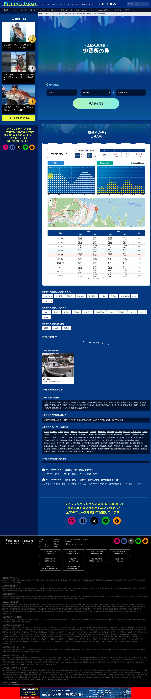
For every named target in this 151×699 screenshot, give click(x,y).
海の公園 (65, 675)
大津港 (76, 670)
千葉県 (104, 402)
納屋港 (93, 449)
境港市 (72, 590)
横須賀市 (5, 588)
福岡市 (113, 588)
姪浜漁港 (71, 598)
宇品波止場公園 (136, 677)
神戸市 (91, 657)
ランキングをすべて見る (19, 118)
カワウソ (47, 301)
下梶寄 (74, 452)
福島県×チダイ (115, 627)
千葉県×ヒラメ (46, 630)
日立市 (39, 588)
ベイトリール (117, 10)
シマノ (135, 10)
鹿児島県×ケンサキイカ (100, 641)
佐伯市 (107, 420)
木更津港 (41, 677)
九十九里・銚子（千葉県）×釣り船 (65, 606)
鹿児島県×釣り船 (72, 611)
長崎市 (25, 657)
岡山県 (91, 405)
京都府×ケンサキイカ (35, 634)
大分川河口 (54, 435)
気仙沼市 (91, 662)
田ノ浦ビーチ (99, 440)
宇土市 (13, 664)
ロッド (93, 10)
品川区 (4, 590)
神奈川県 (97, 402)
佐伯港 (46, 432)
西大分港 (74, 432)
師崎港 (36, 675)
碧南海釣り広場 (101, 672)
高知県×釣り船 (43, 611)
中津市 (141, 312)
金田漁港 (136, 596)
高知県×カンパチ (74, 639)
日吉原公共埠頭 (49, 443)
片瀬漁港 (32, 679)
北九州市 (98, 588)
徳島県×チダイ (6, 639)
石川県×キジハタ (44, 632)
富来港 (82, 446)
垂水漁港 (119, 675)
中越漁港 (126, 440)
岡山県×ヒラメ (59, 636)
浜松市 (9, 657)
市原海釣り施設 (39, 679)
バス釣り (41, 10)
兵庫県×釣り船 (44, 609)
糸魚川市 (137, 662)
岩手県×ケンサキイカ (18, 627)
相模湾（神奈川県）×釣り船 (102, 604)
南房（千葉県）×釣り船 (48, 606)
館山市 (74, 588)
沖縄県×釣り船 (90, 609)
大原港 (9, 596)
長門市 (146, 660)
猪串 (77, 446)
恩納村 (32, 662)
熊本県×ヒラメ (68, 641)
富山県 (123, 402)
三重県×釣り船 (118, 609)
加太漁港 (71, 670)
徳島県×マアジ (136, 636)
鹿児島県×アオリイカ (113, 641)
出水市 (47, 664)
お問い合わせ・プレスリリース (75, 544)
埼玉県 (33, 580)
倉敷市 (33, 664)
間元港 (59, 443)
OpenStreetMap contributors (136, 226)
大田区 (26, 590)
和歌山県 (72, 405)
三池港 (4, 672)
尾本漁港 (92, 437)
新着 (47, 4)
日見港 (113, 296)
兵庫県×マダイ (97, 634)
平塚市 (62, 590)
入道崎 (103, 296)
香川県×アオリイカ (26, 639)
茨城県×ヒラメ (142, 627)
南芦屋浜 (24, 672)
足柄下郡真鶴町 (81, 588)
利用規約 (68, 541)
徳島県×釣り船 (61, 611)
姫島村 (46, 317)
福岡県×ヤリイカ (116, 639)
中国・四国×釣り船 (44, 604)
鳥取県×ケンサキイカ (8, 636)
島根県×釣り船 (118, 611)
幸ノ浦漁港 (54, 440)
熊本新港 (117, 677)
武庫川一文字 (62, 677)
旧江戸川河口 (126, 670)
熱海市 (144, 588)
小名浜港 (57, 670)
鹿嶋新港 (67, 596)
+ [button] (50, 200)
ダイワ (127, 10)
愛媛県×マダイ (46, 639)
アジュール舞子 (83, 670)
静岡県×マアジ (115, 632)
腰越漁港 (61, 596)
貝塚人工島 (64, 670)
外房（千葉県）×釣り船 (118, 604)
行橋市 (62, 662)
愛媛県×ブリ (54, 639)
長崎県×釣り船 (81, 611)
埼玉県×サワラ (6, 630)
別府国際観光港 (107, 435)
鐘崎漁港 (14, 596)
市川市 (96, 662)
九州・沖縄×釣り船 (56, 604)
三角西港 (78, 677)
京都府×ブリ (45, 634)
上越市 (42, 664)
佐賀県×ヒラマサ (7, 641)
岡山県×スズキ (41, 636)
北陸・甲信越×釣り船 (32, 604)
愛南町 (128, 660)
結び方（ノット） (67, 10)
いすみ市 (24, 588)
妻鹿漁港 (107, 677)
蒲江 (140, 437)
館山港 (113, 677)
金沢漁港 (31, 596)
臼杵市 (46, 312)
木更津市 (60, 657)
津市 (32, 660)
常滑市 (4, 660)
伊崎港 (90, 440)
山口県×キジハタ (97, 636)
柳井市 (4, 664)
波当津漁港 (118, 440)
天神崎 (61, 675)
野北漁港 (54, 672)
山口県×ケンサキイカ (117, 636)
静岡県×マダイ (97, 632)
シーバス (14, 10)
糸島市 (104, 588)
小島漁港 (95, 677)
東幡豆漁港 (144, 675)
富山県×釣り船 (90, 611)
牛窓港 (104, 675)
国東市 (56, 312)
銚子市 (67, 590)
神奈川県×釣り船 (113, 606)
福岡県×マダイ (106, 639)
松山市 (13, 660)
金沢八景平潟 (144, 596)
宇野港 (53, 670)
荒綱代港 (47, 452)
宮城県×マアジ (46, 627)
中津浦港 (109, 440)
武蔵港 (46, 435)
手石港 (82, 596)
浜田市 (98, 660)
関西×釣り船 (14, 604)
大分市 (66, 312)
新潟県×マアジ (142, 630)
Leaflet (125, 226)
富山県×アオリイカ (8, 632)
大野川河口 (102, 432)
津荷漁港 (80, 296)
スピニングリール (104, 10)
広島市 (135, 588)
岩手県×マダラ (6, 627)
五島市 (108, 660)
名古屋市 (106, 657)
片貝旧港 (12, 598)
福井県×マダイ (76, 632)
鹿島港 (27, 670)
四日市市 (140, 657)
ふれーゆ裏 (131, 672)
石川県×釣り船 (6, 613)
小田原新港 (44, 596)
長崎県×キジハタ (36, 641)
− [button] (50, 203)
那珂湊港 (35, 598)
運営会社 (56, 546)
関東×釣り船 (6, 604)
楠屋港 (106, 449)
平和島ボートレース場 (38, 672)
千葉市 (137, 660)
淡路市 (70, 657)
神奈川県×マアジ (95, 630)
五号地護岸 (86, 449)
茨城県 (110, 402)
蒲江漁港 (53, 432)
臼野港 (84, 443)
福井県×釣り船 (35, 609)
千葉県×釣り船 (122, 606)
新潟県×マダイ (124, 630)
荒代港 (60, 452)
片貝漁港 (48, 672)
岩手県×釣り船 (100, 611)
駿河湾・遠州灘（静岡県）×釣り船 (12, 606)
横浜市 (15, 588)
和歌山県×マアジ (127, 634)
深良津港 (67, 449)
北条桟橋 (47, 296)
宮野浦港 (71, 446)
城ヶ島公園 (84, 677)
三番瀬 (23, 670)
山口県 (98, 405)
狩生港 (80, 452)
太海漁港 (53, 598)
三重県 (52, 405)
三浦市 (19, 588)
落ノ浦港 (134, 437)
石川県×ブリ (35, 632)
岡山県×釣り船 (25, 611)
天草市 (47, 660)
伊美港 (85, 437)
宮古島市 (51, 660)
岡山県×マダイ (50, 636)
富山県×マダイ (26, 632)
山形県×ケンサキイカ (86, 627)
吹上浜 (90, 677)
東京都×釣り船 (16, 609)
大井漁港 (59, 598)
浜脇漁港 (67, 452)
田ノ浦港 (144, 446)
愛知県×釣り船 (54, 609)
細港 (61, 440)
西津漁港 (81, 598)
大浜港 (73, 443)
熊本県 (56, 328)
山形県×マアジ (75, 627)
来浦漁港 (124, 443)
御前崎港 (20, 675)
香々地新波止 (127, 446)
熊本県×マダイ (59, 641)
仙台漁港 (8, 677)
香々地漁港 (101, 437)
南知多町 (83, 660)
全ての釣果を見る (96, 343)
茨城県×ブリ (133, 627)
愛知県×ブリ (124, 632)
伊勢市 (67, 660)
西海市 (76, 662)
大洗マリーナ (77, 672)
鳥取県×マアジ (20, 636)
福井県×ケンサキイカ (65, 632)
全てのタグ (75, 4)
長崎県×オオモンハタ (48, 641)
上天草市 (112, 660)
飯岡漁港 (50, 596)
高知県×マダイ (97, 639)
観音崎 (122, 437)
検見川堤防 (72, 675)
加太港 (78, 596)
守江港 (116, 435)
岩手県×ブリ (28, 627)
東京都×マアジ (64, 630)
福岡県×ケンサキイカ (128, 639)
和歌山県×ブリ (136, 634)
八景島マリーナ (122, 672)
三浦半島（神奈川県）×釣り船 (85, 604)
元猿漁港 (123, 435)
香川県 (123, 405)
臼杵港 (66, 432)
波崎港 (76, 598)
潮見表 (91, 4)
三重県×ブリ (6, 634)
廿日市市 (110, 662)
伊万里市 (72, 660)
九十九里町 (76, 657)
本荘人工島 (54, 679)
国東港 (144, 432)
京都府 (79, 405)
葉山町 (80, 662)
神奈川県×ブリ (115, 630)
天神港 (100, 449)
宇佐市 (131, 312)
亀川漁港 (110, 432)
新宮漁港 (47, 677)
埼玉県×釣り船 (16, 611)
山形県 (77, 402)
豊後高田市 (100, 312)
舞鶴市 (57, 662)
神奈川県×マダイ (106, 630)
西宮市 (37, 664)
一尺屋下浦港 (136, 432)
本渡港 (134, 675)
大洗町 (103, 660)
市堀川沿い (18, 598)
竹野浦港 (121, 449)
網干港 (21, 679)
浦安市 (63, 660)
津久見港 (126, 432)
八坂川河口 (76, 449)
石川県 (129, 402)
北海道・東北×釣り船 (69, 604)
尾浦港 (76, 440)
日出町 (121, 312)
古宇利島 (60, 679)
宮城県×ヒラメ (37, 627)
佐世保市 (41, 660)
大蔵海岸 (70, 672)
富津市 (65, 588)
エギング (23, 10)
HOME (43, 4)
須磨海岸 (114, 670)
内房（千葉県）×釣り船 (83, 606)
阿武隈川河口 (54, 675)
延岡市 (115, 657)
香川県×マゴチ (37, 639)
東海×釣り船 (21, 604)
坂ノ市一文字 (83, 432)
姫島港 (139, 443)
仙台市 (36, 662)
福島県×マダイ (97, 627)
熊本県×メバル (77, 641)
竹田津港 (69, 437)
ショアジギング (53, 10)
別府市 (76, 312)
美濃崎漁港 (68, 440)
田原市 (13, 662)
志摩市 (119, 657)
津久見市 (87, 312)
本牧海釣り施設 (15, 670)
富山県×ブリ (18, 632)
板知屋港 (132, 443)
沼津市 (70, 588)
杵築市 (111, 312)
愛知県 (142, 402)
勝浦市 (43, 588)
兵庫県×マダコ (106, 634)
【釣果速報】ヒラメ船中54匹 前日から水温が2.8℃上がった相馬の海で (18, 77)
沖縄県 (85, 408)
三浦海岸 (18, 672)
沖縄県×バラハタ (7, 643)
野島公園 (99, 670)
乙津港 (46, 440)
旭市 (126, 588)
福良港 (54, 449)
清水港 (120, 670)
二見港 (29, 672)
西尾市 (27, 662)
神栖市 (30, 590)
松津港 (60, 449)
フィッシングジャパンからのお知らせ (77, 539)
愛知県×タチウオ (142, 632)
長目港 (90, 443)
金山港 (97, 435)
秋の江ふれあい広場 (51, 446)
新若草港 (83, 440)
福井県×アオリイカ (86, 632)
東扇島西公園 (11, 672)
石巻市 (82, 657)
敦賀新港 (87, 675)
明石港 (97, 596)
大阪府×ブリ (80, 634)
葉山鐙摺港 (42, 598)
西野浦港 (136, 449)
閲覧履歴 (84, 4)
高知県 (117, 405)
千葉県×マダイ (37, 630)
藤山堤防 (92, 296)
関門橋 (26, 675)
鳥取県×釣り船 (127, 609)
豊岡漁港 (131, 435)
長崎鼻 (111, 443)
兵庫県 (65, 405)
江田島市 (129, 657)
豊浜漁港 (47, 670)
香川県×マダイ (16, 639)
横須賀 (93, 675)
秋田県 (65, 402)
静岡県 (46, 405)
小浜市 (108, 588)
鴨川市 (34, 588)
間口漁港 (20, 596)
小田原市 (48, 588)
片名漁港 (65, 598)
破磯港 (109, 446)
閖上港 (105, 670)
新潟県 (117, 402)
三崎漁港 (101, 677)
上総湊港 (72, 596)
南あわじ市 (52, 664)
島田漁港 (96, 446)
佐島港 (93, 596)
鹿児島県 (78, 408)
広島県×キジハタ (78, 636)
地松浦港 (139, 435)
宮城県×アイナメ (56, 627)
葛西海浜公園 (92, 670)
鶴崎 (80, 437)
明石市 (93, 588)
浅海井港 (143, 449)
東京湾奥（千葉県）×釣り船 (99, 606)
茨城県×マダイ (124, 627)
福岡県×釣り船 (141, 606)
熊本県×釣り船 (52, 611)
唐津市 (23, 660)
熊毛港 (75, 435)
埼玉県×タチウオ (17, 630)
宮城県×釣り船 (109, 609)
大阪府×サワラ (72, 634)
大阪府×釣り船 (81, 609)
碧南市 (71, 662)
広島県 (85, 405)
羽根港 (46, 437)
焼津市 (142, 660)
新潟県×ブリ (133, 630)
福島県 (84, 402)
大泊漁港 (136, 446)
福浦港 (121, 596)
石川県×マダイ (54, 632)
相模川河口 (60, 672)
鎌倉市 (130, 588)
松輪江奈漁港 (114, 596)
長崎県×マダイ (26, 641)
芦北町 (118, 660)
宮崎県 (66, 328)
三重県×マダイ (14, 634)
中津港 (60, 432)
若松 (65, 672)
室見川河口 (98, 675)
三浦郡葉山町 (51, 590)
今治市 (78, 660)
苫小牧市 (122, 662)
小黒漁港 (104, 443)
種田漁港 (113, 449)
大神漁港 (61, 437)
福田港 (109, 670)
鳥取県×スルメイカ (30, 636)
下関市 (49, 657)
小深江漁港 (89, 452)
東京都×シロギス (85, 630)
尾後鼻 (69, 296)
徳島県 (129, 405)
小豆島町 (135, 657)
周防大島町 (19, 657)
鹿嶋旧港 (26, 596)
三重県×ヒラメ (23, 634)
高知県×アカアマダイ (86, 639)
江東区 (139, 588)
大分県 (65, 408)
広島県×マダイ (68, 636)
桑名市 (101, 662)
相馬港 (145, 670)
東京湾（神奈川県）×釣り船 (134, 604)
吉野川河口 (54, 677)
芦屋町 (50, 662)
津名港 (21, 677)
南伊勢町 (93, 660)
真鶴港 (56, 596)
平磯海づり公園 (111, 675)
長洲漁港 (82, 435)
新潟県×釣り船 (72, 609)
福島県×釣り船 (109, 611)
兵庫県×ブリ (88, 634)
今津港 (109, 437)
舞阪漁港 (35, 670)
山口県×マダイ (106, 636)
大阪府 (58, 405)
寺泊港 (125, 596)
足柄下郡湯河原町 (12, 590)
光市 (53, 662)
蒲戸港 (89, 446)
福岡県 (46, 328)
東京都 (90, 402)
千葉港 (73, 677)
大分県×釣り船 (136, 611)
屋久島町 (116, 662)
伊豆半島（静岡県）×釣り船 (32, 606)
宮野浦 (128, 449)
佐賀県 (46, 408)
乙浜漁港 (130, 596)
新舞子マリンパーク (137, 670)
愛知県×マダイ (132, 632)
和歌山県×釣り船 (26, 609)
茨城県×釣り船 (6, 609)
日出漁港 (118, 432)
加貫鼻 (117, 443)
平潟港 (25, 598)
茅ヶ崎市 (57, 660)
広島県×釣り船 (63, 609)
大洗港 (48, 598)
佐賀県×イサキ (17, 641)
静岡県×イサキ (106, 632)
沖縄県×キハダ (135, 641)
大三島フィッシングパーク (10, 679)
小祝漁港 (90, 435)
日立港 (146, 672)
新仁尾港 (26, 679)
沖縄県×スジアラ (126, 641)
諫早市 (18, 664)
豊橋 (3, 677)
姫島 (127, 437)
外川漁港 (29, 598)
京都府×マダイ (54, 634)
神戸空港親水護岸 (33, 677)
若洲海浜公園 (6, 670)
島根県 (110, 405)
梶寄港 (96, 443)
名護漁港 (31, 675)
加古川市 (27, 664)
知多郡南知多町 (120, 588)
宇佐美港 (107, 596)
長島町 (36, 660)
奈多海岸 (63, 446)
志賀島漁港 (127, 677)
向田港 (54, 452)
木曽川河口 (109, 672)
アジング (32, 10)
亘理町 (4, 662)
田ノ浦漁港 (14, 677)
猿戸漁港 (47, 449)
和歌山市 (60, 588)
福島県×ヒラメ (106, 627)
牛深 (122, 677)
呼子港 (115, 672)
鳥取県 (104, 405)
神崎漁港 (134, 440)
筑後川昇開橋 (80, 675)
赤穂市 (128, 662)
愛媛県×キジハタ (64, 639)
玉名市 (132, 662)
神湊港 (4, 596)
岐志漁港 (87, 596)
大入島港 (53, 437)
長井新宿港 (5, 598)
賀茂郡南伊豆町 (37, 590)
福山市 (18, 660)
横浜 (31, 670)
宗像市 (10, 588)
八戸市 (45, 662)
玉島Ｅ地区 (85, 672)
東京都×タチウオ (74, 630)
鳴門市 (40, 657)
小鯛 (134, 296)
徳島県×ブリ (128, 636)
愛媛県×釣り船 (34, 611)
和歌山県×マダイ (116, 634)
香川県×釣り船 (127, 611)
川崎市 (142, 662)
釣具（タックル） (81, 10)
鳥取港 (129, 675)
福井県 (136, 402)
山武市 (45, 590)
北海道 (46, 402)
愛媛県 (136, 405)
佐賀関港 (93, 432)
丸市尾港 (117, 446)
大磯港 (25, 677)
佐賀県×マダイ (139, 639)
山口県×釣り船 (6, 611)
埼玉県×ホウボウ (27, 630)
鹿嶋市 (30, 588)
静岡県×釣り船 (132, 606)
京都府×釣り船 (100, 609)
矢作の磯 (124, 296)
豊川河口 (5, 675)
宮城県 (71, 402)
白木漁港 (66, 443)
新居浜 (66, 679)
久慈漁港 (37, 596)
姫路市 (65, 657)
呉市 (111, 657)
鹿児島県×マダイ (87, 641)
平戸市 (86, 657)
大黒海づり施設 (13, 675)
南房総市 (54, 588)
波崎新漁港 (92, 672)
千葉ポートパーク (44, 675)
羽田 (142, 672)
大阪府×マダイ (63, 634)
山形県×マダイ (65, 627)
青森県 (52, 402)
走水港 (102, 596)
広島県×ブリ (87, 636)
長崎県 (52, 408)
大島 (75, 437)
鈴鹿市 (18, 662)
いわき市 (123, 660)
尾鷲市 (9, 664)
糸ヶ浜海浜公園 (65, 435)
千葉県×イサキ (55, 630)
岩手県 (58, 402)
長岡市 (58, 590)
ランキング (54, 4)
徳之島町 (85, 662)
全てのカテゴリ (65, 4)
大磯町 (133, 660)
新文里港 (58, 296)
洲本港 (68, 677)
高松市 (67, 662)
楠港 (78, 443)
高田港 (115, 437)
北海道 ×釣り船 (136, 609)
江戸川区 (20, 590)
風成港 (103, 446)
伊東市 (89, 588)
